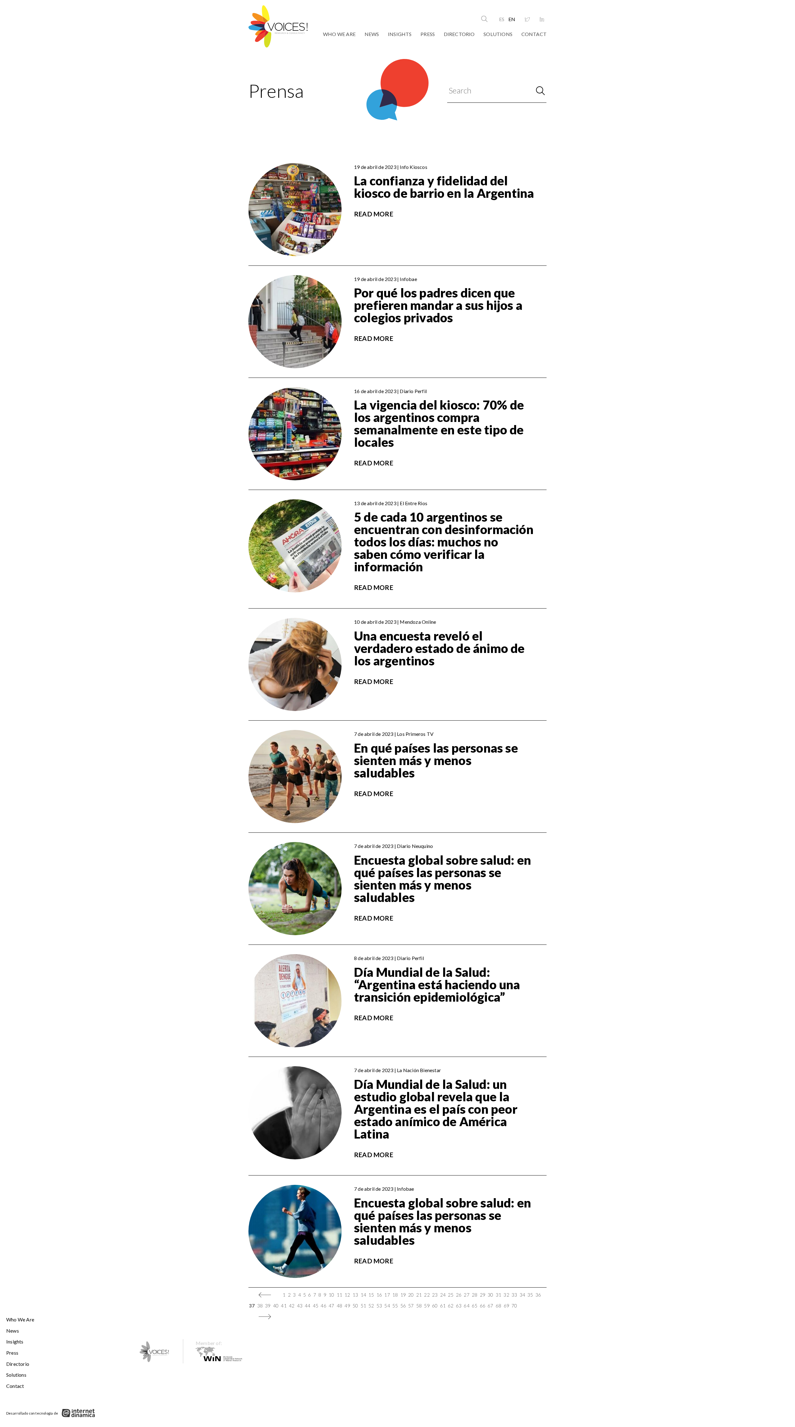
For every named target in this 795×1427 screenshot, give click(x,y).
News (372, 34)
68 (498, 1305)
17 (387, 1295)
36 (538, 1295)
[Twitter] (527, 19)
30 (490, 1295)
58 (419, 1305)
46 (323, 1305)
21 (419, 1295)
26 (458, 1295)
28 (474, 1295)
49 (347, 1305)
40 (276, 1305)
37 (252, 1305)
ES (501, 19)
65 (474, 1305)
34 (522, 1295)
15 (371, 1295)
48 (339, 1305)
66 (482, 1305)
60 (435, 1305)
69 (506, 1305)
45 (315, 1305)
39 (267, 1305)
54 (387, 1305)
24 (443, 1295)
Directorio (459, 34)
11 (339, 1295)
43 (299, 1305)
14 (363, 1295)
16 (379, 1295)
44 (307, 1305)
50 (355, 1305)
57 (411, 1305)
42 (291, 1305)
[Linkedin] (542, 19)
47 (331, 1305)
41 (283, 1305)
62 (450, 1305)
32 (506, 1295)
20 (411, 1295)
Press (427, 34)
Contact (534, 34)
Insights (400, 34)
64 (466, 1305)
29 (482, 1295)
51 (363, 1305)
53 (379, 1305)
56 (403, 1305)
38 (260, 1305)
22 (426, 1295)
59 (426, 1305)
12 (347, 1295)
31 (498, 1295)
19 (403, 1295)
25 (450, 1295)
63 (458, 1305)
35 (530, 1295)
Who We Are (339, 34)
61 (443, 1305)
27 (466, 1295)
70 (514, 1305)
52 (371, 1305)
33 (514, 1295)
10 (331, 1295)
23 (435, 1295)
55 (395, 1305)
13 (355, 1295)
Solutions (498, 34)
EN (511, 19)
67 (490, 1305)
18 (395, 1295)
